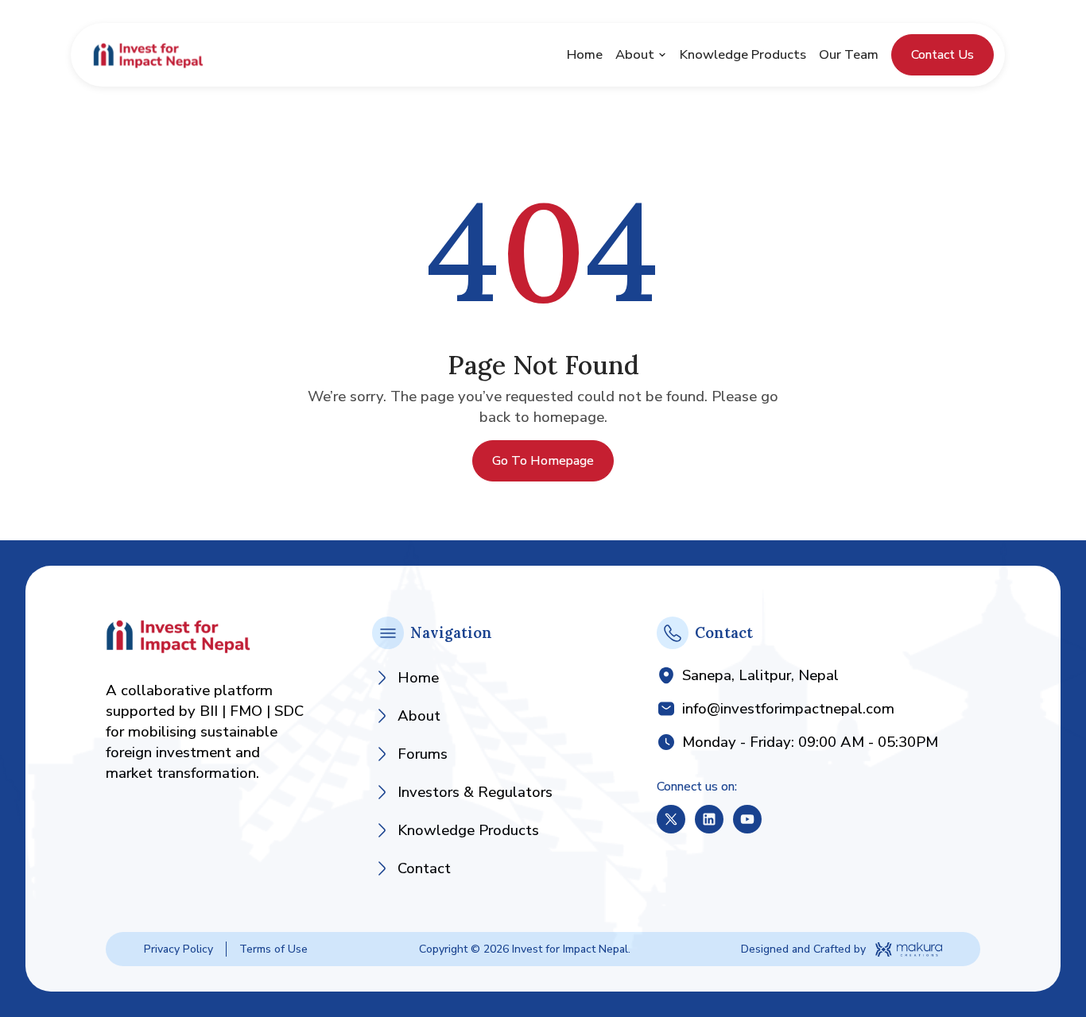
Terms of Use (273, 949)
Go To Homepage (543, 461)
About (634, 54)
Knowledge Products (743, 54)
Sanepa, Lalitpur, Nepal (760, 675)
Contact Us (942, 55)
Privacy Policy (178, 949)
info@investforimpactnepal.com (788, 708)
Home (585, 54)
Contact (424, 868)
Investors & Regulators (475, 792)
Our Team (848, 54)
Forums (423, 754)
